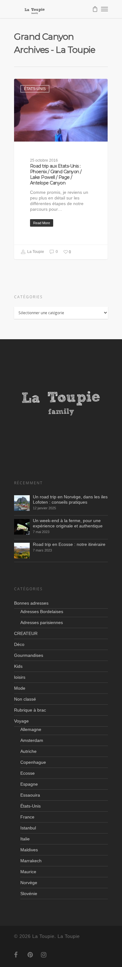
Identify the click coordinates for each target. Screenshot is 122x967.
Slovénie (28, 893)
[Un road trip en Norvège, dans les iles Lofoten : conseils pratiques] (22, 503)
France (27, 816)
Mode (19, 688)
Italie (25, 838)
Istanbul (28, 827)
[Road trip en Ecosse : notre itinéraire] (22, 550)
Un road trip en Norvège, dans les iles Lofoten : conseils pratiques (70, 499)
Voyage (21, 720)
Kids (18, 666)
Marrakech (31, 860)
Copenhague (33, 762)
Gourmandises (28, 655)
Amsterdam (31, 740)
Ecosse (27, 773)
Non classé (25, 699)
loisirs (19, 677)
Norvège (28, 882)
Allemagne (30, 729)
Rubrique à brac (30, 710)
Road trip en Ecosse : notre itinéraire (69, 544)
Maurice (28, 871)
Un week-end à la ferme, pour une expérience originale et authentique (68, 523)
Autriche (28, 751)
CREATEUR (26, 633)
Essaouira (30, 795)
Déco (19, 644)
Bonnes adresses (31, 603)
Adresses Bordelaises (41, 611)
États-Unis (35, 89)
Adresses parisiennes (41, 622)
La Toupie (35, 252)
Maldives (29, 849)
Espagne (29, 784)
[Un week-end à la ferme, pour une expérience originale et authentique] (22, 527)
